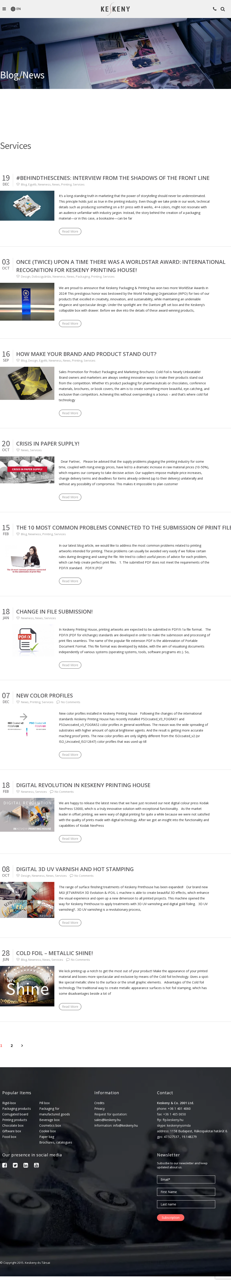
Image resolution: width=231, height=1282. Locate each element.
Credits (99, 1103)
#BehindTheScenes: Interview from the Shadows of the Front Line (113, 177)
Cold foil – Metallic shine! (54, 953)
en (18, 9)
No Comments (70, 702)
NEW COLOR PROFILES (44, 695)
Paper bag (46, 1137)
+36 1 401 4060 (179, 1108)
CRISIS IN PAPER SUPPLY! (47, 443)
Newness (44, 184)
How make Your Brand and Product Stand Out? (86, 354)
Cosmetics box (50, 1125)
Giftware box (11, 1131)
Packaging (83, 276)
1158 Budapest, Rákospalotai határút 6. (199, 1131)
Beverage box (49, 1120)
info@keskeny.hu (125, 1125)
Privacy (99, 1108)
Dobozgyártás (41, 276)
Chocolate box (12, 1125)
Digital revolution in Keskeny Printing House (83, 785)
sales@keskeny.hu (107, 1120)
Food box (9, 1137)
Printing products (14, 1120)
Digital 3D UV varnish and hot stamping (75, 869)
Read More (70, 231)
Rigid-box (9, 1103)
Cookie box (47, 1131)
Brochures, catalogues (55, 1142)
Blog (24, 184)
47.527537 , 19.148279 (180, 1137)
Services (79, 184)
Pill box (44, 1103)
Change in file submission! (54, 611)
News (56, 184)
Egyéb (32, 184)
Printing (66, 184)
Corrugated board (15, 1114)
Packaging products (16, 1108)
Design (25, 276)
